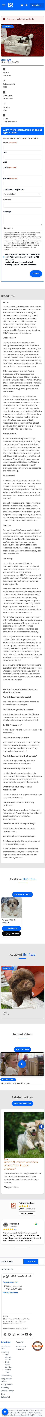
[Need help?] (5, 1411)
